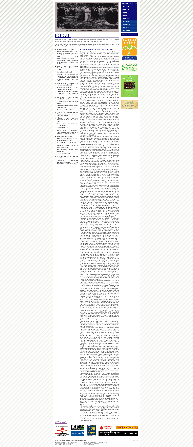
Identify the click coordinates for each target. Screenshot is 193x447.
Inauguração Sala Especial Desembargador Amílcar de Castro (67, 62)
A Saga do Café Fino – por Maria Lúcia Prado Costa (67, 146)
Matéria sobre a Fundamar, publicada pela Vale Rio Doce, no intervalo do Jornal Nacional (67, 132)
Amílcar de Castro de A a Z (65, 49)
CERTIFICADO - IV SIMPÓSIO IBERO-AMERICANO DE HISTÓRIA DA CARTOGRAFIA (67, 162)
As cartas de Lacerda (63, 154)
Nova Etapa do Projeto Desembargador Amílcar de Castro (67, 68)
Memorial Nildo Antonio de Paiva (67, 143)
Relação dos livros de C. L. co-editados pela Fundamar (67, 88)
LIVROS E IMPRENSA (63, 128)
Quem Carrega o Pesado (64, 136)
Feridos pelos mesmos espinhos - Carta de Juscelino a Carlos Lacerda (67, 93)
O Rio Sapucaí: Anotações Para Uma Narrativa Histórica (67, 139)
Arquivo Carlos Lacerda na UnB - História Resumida (67, 98)
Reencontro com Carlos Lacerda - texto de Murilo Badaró (67, 84)
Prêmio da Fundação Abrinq (65, 110)
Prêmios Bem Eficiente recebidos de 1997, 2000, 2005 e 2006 (67, 119)
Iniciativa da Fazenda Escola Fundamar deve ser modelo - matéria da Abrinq (67, 114)
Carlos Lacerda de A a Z (64, 72)
